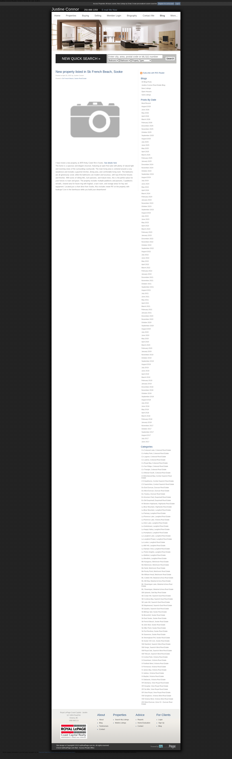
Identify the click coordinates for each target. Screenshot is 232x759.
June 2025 (145, 145)
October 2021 (146, 284)
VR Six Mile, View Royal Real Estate (155, 689)
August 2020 (146, 329)
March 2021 (146, 306)
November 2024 (147, 168)
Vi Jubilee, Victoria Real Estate (153, 673)
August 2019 (146, 364)
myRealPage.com (163, 746)
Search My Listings (122, 720)
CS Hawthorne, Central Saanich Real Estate (158, 481)
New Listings (146, 88)
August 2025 (146, 139)
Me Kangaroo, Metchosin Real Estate (155, 562)
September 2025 (148, 135)
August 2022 (146, 252)
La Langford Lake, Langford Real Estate (156, 536)
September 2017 (148, 432)
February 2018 (147, 419)
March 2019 (146, 377)
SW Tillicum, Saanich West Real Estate (156, 654)
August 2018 (146, 400)
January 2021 (147, 313)
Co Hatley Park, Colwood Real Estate (155, 453)
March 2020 (146, 345)
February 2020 (147, 348)
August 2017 (146, 435)
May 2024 (145, 187)
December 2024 (147, 164)
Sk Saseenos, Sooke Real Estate (154, 634)
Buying (85, 15)
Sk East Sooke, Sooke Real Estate (154, 618)
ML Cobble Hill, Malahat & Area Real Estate (157, 578)
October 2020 (146, 322)
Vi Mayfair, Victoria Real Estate (153, 676)
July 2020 (145, 332)
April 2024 (145, 190)
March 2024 (146, 193)
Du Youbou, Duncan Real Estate (153, 494)
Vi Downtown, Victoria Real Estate (154, 660)
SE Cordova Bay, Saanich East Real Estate (157, 599)
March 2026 (146, 119)
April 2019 (145, 374)
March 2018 (146, 416)
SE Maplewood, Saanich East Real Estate (157, 605)
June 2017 (145, 442)
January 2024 (147, 200)
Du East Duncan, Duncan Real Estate (155, 487)
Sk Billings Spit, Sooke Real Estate (154, 612)
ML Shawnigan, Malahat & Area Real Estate (157, 589)
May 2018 (145, 409)
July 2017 (145, 438)
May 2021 (145, 300)
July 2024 (145, 181)
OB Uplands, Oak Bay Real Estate (154, 593)
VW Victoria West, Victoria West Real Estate (157, 699)
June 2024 (145, 184)
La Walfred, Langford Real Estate (154, 555)
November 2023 (147, 203)
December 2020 (147, 316)
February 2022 (147, 271)
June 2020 (145, 335)
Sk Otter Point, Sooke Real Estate (154, 628)
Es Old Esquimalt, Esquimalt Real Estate (156, 500)
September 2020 (148, 326)
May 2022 (145, 261)
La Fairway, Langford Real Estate (154, 513)
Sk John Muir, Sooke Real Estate (153, 625)
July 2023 (145, 216)
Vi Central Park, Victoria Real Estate (155, 657)
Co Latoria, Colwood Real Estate (153, 460)
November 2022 (147, 242)
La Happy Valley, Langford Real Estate (156, 529)
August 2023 (146, 213)
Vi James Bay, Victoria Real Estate (154, 670)
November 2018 (147, 390)
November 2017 (147, 426)
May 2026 (145, 113)
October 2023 (146, 206)
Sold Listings (146, 95)
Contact (102, 729)
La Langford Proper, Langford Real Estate (157, 539)
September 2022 (148, 248)
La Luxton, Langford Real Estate (153, 542)
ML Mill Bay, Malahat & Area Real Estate (156, 581)
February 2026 (147, 123)
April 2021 (145, 303)
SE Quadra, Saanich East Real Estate (155, 609)
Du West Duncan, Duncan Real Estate (155, 491)
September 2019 (148, 361)
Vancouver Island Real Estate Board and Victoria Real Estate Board (57, 752)
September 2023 (148, 210)
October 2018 (146, 393)
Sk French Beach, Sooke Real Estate (155, 622)
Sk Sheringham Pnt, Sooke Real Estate (156, 638)
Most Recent (146, 103)
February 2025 (147, 158)
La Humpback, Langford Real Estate (155, 533)
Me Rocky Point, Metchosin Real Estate (156, 571)
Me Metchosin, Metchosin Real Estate (155, 565)
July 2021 (145, 293)
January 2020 (147, 351)
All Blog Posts (147, 82)
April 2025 (145, 152)
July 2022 (145, 255)
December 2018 (147, 387)
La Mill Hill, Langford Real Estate (153, 546)
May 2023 (145, 222)
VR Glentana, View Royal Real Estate (155, 683)
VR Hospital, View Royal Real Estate (155, 686)
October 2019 (146, 358)
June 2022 (145, 258)
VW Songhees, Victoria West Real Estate (156, 696)
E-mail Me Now (109, 10)
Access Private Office (86, 748)
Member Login (114, 15)
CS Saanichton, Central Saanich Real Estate (158, 484)
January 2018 (147, 422)
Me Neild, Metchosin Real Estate (153, 568)
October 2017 (146, 429)
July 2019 (145, 368)
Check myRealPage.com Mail (67, 748)
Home (57, 15)
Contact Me (148, 15)
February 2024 (147, 197)
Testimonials (103, 726)
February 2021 (147, 310)
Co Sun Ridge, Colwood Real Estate (155, 466)
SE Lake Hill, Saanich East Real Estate (156, 602)
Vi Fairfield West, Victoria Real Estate (155, 663)
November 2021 (147, 281)
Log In (178, 3)
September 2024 (148, 174)
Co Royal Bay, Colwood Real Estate (155, 463)
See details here (110, 163)
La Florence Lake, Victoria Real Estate (155, 520)
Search (170, 58)
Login (160, 720)
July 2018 (145, 403)
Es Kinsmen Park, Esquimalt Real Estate (156, 497)
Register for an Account (166, 3)
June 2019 (145, 371)
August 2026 (146, 106)
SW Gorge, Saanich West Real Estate (155, 647)
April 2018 (145, 413)
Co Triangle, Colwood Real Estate (154, 469)
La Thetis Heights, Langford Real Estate (156, 552)
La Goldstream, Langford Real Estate (155, 526)
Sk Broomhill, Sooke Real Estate (153, 615)
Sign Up (161, 723)
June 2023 (145, 219)
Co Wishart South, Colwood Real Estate (156, 473)
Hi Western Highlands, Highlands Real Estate (158, 504)
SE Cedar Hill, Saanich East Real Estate (156, 596)
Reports (140, 720)
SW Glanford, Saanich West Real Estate (156, 644)
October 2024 (146, 171)
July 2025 (145, 142)
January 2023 (147, 235)
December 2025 (147, 126)
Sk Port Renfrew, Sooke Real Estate (155, 631)
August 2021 (146, 290)
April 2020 (145, 342)
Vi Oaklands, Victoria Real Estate (154, 680)
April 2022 (145, 264)
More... (174, 15)
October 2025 (146, 132)
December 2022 (147, 239)
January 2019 (147, 384)
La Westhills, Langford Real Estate (154, 558)
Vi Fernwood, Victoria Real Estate (154, 667)
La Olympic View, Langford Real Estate (156, 549)
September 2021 (148, 287)
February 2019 (147, 380)
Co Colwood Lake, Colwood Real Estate (156, 450)
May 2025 (145, 148)
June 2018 (145, 406)
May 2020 (145, 339)
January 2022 (147, 274)
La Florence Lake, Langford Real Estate (156, 517)
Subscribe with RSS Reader (153, 73)
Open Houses (147, 92)
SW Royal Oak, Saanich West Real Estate (157, 651)
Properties (71, 15)
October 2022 (146, 245)
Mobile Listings (120, 723)
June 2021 (145, 297)
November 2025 (147, 129)
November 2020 (147, 319)
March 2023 (146, 229)
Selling (98, 15)
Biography (132, 15)
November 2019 (147, 355)
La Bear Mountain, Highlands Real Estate (157, 507)
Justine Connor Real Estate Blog (153, 85)
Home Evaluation (144, 723)
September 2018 (148, 397)
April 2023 (145, 226)
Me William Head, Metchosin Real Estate (156, 575)
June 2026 (145, 110)
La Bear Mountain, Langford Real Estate (156, 510)
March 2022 (146, 268)
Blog (162, 15)
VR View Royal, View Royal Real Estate (156, 692)
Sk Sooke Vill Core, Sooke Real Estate (156, 641)
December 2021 (147, 277)
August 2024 (146, 177)
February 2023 (147, 232)
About (101, 720)
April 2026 (145, 116)
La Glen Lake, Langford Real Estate (155, 523)
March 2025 (146, 155)
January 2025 (147, 161)
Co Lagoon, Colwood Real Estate (154, 457)
